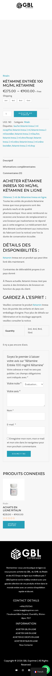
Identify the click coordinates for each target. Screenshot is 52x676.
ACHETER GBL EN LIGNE (26, 629)
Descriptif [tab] (8, 160)
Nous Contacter (26, 645)
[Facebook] (29, 670)
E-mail (11, 424)
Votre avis (14, 391)
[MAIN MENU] (26, 15)
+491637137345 (25, 606)
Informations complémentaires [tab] (19, 166)
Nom (10, 410)
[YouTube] (16, 670)
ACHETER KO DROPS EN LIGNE (26, 637)
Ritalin (6, 75)
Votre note (14, 383)
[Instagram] (23, 670)
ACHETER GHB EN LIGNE (26, 633)
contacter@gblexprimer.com (26, 610)
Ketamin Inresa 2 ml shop (23, 145)
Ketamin (7, 257)
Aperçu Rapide (12, 524)
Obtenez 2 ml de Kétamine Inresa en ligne (24, 197)
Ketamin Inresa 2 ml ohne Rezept (18, 138)
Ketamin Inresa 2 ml (21, 130)
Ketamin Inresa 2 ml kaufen (27, 134)
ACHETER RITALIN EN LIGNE (26, 641)
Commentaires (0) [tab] (12, 173)
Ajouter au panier (25, 114)
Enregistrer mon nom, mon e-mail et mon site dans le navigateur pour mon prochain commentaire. (25, 442)
